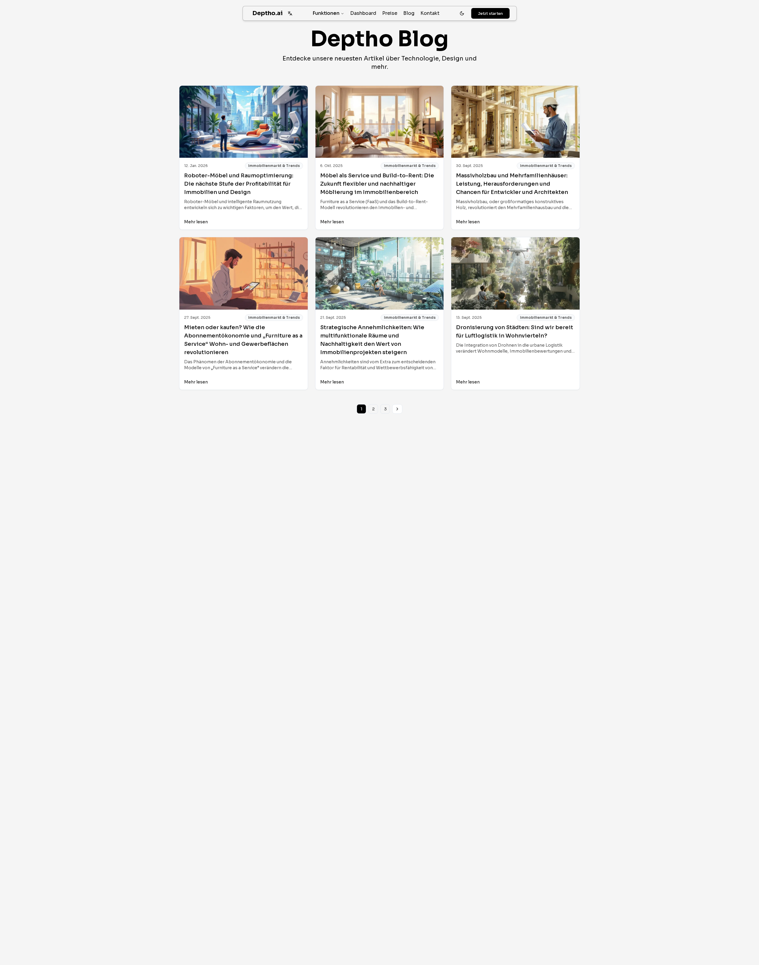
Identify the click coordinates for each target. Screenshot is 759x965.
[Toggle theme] (462, 13)
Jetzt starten (490, 13)
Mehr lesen (196, 221)
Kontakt (429, 13)
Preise (389, 13)
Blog (408, 13)
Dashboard (363, 13)
